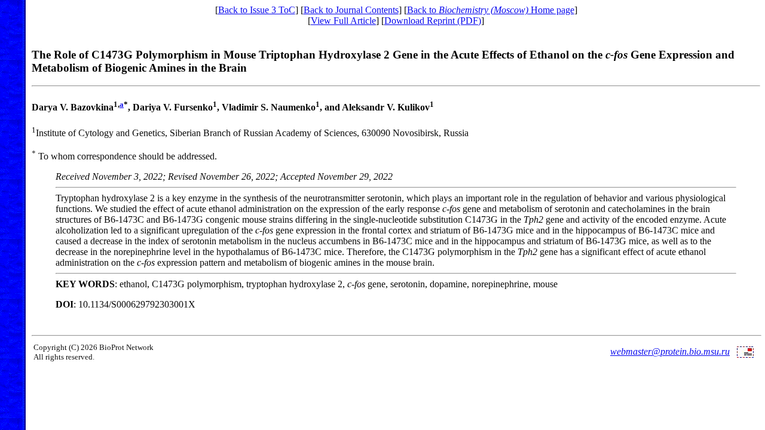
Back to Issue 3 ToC (256, 10)
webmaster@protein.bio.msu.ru (670, 351)
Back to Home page (490, 10)
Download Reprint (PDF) (432, 21)
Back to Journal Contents (351, 10)
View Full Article (343, 21)
